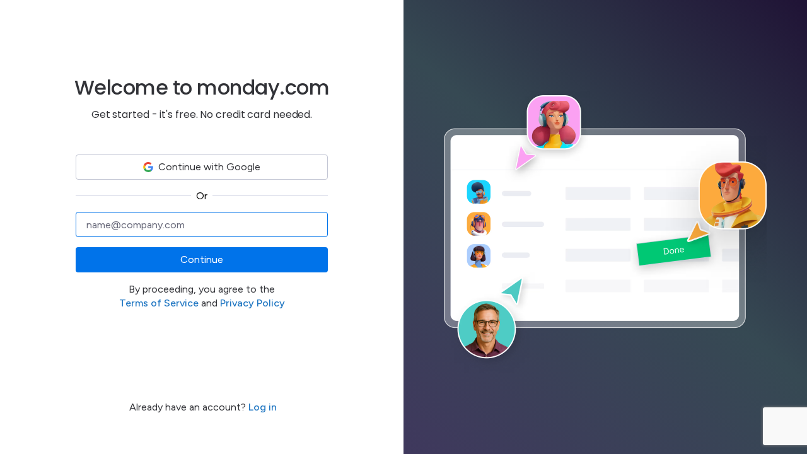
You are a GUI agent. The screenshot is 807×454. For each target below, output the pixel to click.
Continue (201, 259)
